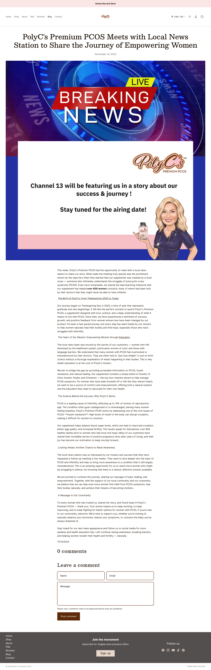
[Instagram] (168, 650)
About (9, 643)
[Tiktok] (178, 650)
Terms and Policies (196, 666)
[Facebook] (163, 650)
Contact (10, 657)
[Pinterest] (183, 650)
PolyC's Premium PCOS (21, 666)
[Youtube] (173, 650)
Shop (8, 639)
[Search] (190, 16)
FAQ (8, 646)
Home (9, 635)
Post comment (69, 616)
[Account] (196, 16)
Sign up (105, 653)
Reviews (10, 650)
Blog (8, 654)
